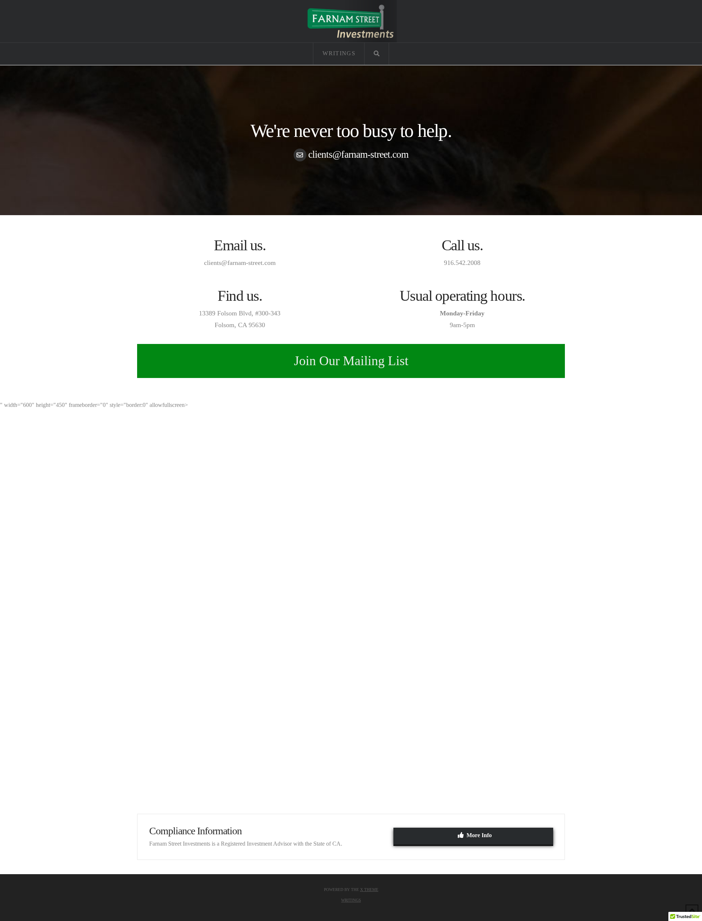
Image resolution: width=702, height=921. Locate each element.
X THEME (369, 889)
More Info (479, 835)
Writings (351, 900)
